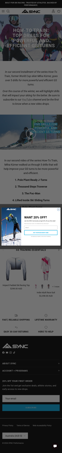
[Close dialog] (58, 209)
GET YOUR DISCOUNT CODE (40, 232)
